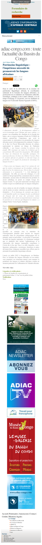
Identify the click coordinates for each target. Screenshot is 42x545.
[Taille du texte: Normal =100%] (18, 79)
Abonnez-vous (7, 535)
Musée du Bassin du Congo (17, 526)
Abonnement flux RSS (9, 538)
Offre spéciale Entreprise (9, 541)
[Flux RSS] (24, 32)
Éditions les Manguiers (16, 528)
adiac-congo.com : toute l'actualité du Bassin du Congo (21, 53)
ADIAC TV (13, 524)
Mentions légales (15, 516)
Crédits (5, 516)
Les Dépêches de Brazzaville (17, 520)
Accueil (5, 513)
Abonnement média (8, 539)
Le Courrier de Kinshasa (16, 522)
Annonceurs (24, 513)
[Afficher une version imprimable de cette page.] (21, 79)
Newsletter (6, 537)
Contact (33, 513)
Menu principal (7, 36)
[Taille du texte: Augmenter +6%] (15, 79)
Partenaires (13, 513)
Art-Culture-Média (9, 62)
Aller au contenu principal (21, 2)
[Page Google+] (21, 32)
